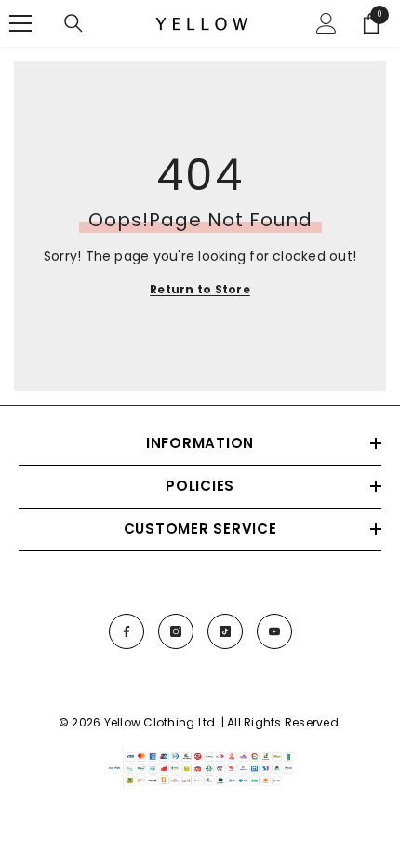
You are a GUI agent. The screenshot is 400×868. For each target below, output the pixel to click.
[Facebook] (126, 631)
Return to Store (200, 289)
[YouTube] (274, 631)
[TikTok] (225, 631)
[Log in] (326, 23)
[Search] (73, 23)
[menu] (20, 23)
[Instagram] (175, 631)
